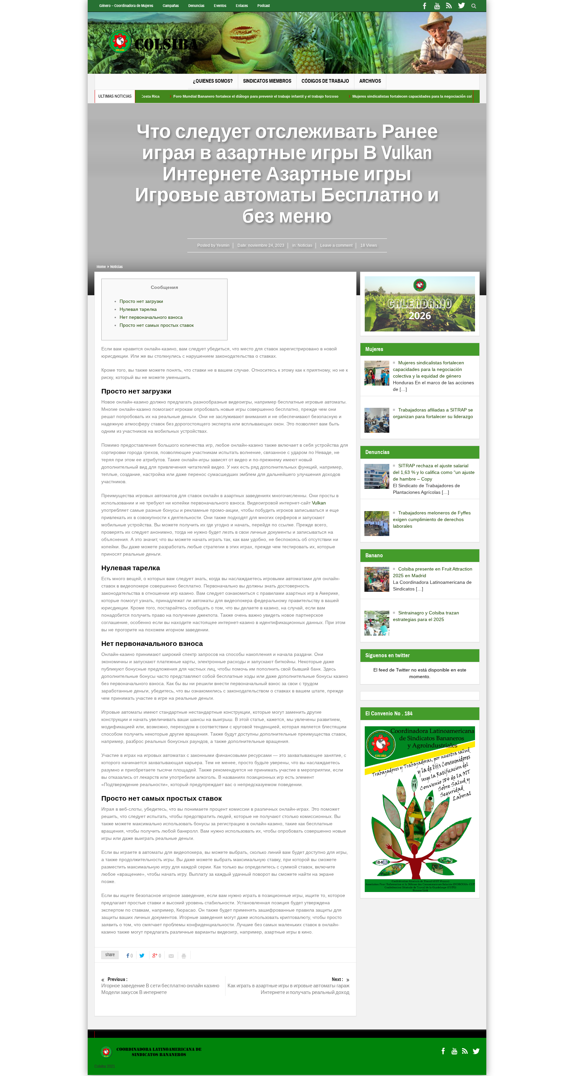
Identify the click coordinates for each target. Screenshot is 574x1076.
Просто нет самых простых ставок (157, 325)
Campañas (171, 5)
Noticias (305, 245)
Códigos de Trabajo (325, 81)
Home (101, 266)
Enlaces (242, 5)
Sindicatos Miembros (267, 81)
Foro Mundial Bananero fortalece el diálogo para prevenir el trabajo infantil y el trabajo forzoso (221, 96)
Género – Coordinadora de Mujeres (126, 5)
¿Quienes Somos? (213, 81)
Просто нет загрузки (141, 301)
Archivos (370, 81)
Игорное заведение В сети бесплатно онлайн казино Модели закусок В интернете (160, 986)
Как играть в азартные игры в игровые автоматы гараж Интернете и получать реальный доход (288, 986)
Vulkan (319, 502)
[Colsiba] (160, 42)
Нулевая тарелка (138, 309)
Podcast (263, 5)
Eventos (220, 5)
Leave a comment (336, 245)
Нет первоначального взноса (151, 317)
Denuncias (196, 5)
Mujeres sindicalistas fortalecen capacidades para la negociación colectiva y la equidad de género (403, 96)
